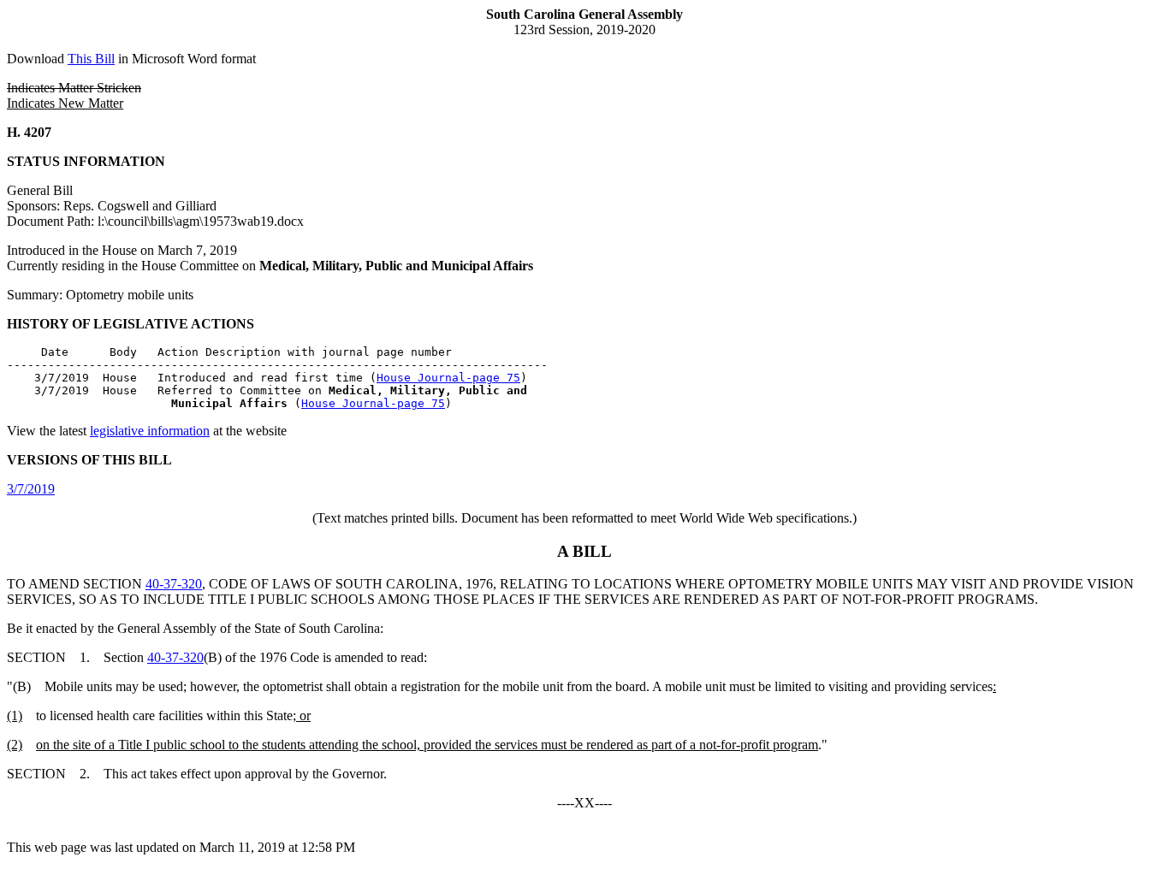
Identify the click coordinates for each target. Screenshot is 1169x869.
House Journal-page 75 (448, 377)
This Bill (91, 58)
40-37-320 (173, 583)
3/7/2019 (31, 489)
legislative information (150, 430)
